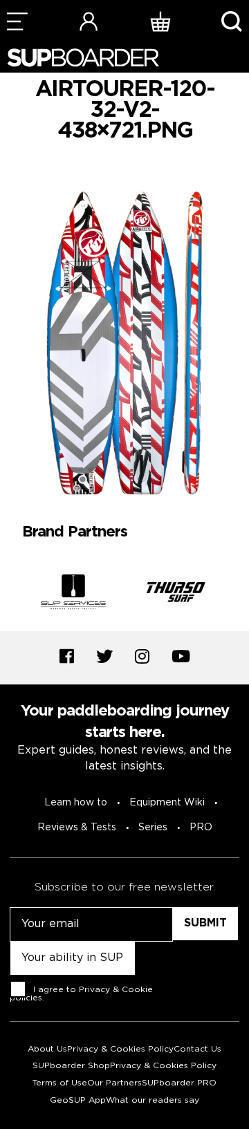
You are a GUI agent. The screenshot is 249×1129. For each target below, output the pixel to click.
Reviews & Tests (76, 827)
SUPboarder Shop (71, 1066)
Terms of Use (60, 1083)
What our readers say (152, 1100)
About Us (47, 1049)
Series (152, 827)
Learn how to (75, 803)
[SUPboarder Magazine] (83, 57)
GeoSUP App (78, 1100)
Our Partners (114, 1083)
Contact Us (197, 1049)
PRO (201, 827)
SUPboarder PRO (179, 1083)
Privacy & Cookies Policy (120, 1049)
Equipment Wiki (167, 803)
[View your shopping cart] (160, 21)
